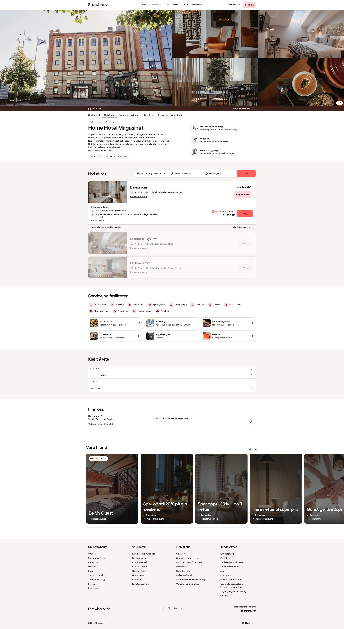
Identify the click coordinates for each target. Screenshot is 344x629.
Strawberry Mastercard (187, 558)
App (222, 571)
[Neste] (123, 191)
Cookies (224, 595)
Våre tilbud (176, 115)
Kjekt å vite (149, 115)
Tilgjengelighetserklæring (233, 591)
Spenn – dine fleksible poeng (190, 579)
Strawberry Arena (97, 558)
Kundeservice (227, 553)
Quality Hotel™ (139, 566)
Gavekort (180, 553)
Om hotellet (94, 115)
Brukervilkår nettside (230, 579)
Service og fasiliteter (129, 115)
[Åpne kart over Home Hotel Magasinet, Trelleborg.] (251, 422)
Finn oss (162, 115)
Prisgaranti (225, 575)
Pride (90, 571)
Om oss (92, 553)
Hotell (90, 122)
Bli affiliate (181, 566)
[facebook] (162, 609)
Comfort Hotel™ (140, 562)
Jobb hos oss (95, 579)
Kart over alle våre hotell (144, 553)
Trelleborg (110, 122)
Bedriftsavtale (183, 571)
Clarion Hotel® (139, 571)
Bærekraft (93, 562)
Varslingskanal (95, 575)
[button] (107, 192)
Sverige (99, 122)
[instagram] (169, 609)
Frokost (92, 566)
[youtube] (182, 609)
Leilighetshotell (184, 575)
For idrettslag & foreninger (189, 562)
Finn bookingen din (230, 566)
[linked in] (175, 609)
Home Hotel (138, 575)
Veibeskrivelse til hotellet (100, 424)
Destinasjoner (139, 558)
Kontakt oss (226, 558)
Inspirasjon (93, 588)
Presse (91, 583)
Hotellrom (109, 115)
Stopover (136, 579)
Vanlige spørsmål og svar (232, 562)
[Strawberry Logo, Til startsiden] (98, 4)
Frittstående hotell (141, 583)
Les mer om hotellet (98, 150)
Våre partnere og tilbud (187, 583)
